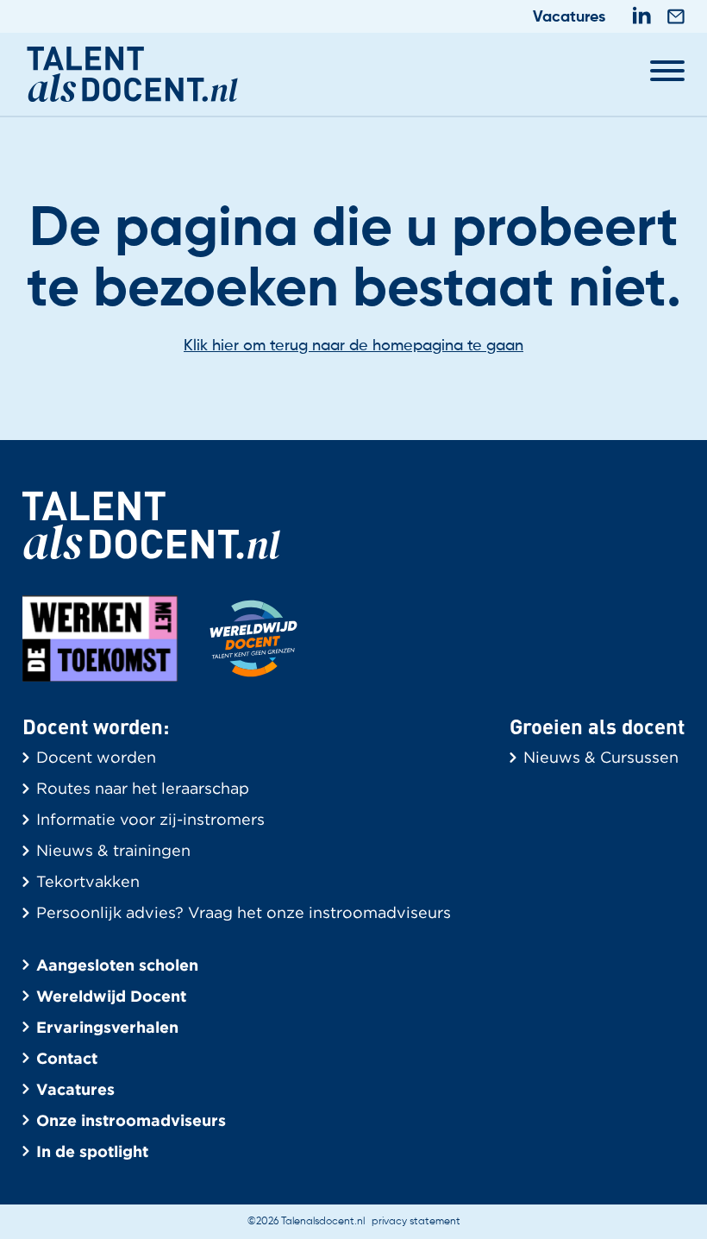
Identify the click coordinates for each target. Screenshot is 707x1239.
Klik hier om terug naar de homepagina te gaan (353, 346)
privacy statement (416, 1222)
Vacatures (569, 17)
